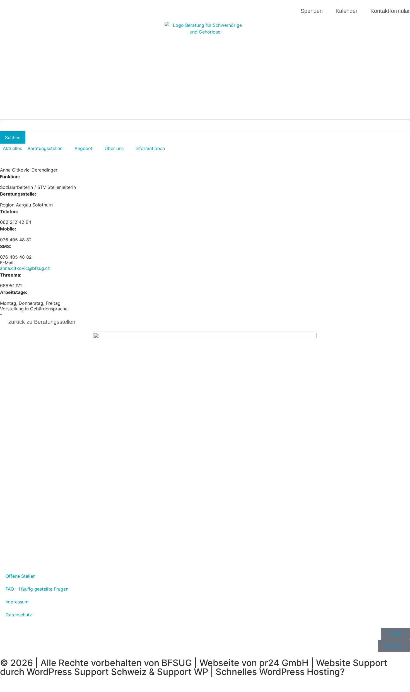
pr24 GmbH (283, 662)
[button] (48, 148)
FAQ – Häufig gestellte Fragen (37, 589)
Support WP (182, 671)
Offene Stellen (20, 576)
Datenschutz (19, 614)
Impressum (17, 602)
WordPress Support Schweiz (86, 671)
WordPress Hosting (299, 671)
